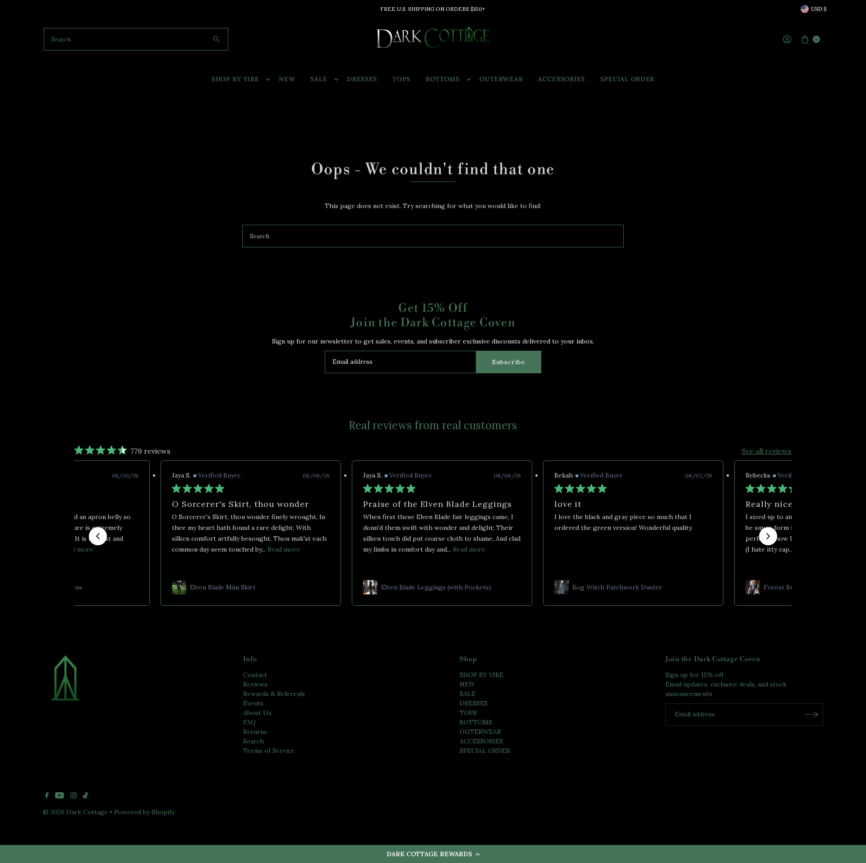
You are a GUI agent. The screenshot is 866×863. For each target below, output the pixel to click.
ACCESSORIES (561, 79)
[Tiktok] (85, 796)
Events (253, 703)
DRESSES (362, 79)
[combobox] (136, 39)
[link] (251, 587)
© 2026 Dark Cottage (75, 812)
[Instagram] (73, 796)
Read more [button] (77, 549)
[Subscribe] (812, 714)
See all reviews (767, 450)
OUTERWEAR (501, 79)
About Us (257, 713)
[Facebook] (47, 796)
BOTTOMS (443, 79)
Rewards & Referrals (274, 694)
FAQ (249, 722)
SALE (318, 79)
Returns (255, 732)
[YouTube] (59, 796)
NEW (287, 79)
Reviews (255, 684)
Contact (255, 675)
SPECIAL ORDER (627, 79)
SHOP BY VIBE (235, 79)
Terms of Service (269, 751)
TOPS (401, 79)
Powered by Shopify (144, 812)
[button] (433, 854)
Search (253, 741)
